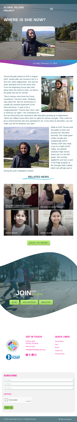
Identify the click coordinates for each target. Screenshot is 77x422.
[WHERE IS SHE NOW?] (56, 223)
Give (56, 344)
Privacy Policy (60, 354)
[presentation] (18, 400)
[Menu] (51, 9)
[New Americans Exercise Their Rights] (56, 197)
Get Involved (59, 341)
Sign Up (8, 407)
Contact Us (58, 350)
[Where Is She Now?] (21, 223)
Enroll (57, 347)
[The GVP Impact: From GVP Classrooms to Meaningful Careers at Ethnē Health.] (21, 197)
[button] (27, 355)
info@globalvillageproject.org (35, 349)
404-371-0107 (30, 346)
